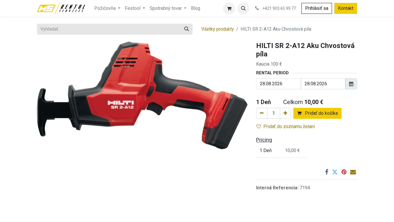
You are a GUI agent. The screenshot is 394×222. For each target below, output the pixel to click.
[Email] (353, 172)
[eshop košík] (229, 8)
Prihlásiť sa (316, 8)
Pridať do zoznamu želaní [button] (289, 126)
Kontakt (345, 8)
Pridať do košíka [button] (321, 113)
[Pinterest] (344, 172)
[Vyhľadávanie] (187, 29)
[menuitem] (107, 8)
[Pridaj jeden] (285, 113)
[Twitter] (335, 172)
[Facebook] (326, 172)
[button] (243, 8)
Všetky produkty (217, 29)
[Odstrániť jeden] (261, 113)
